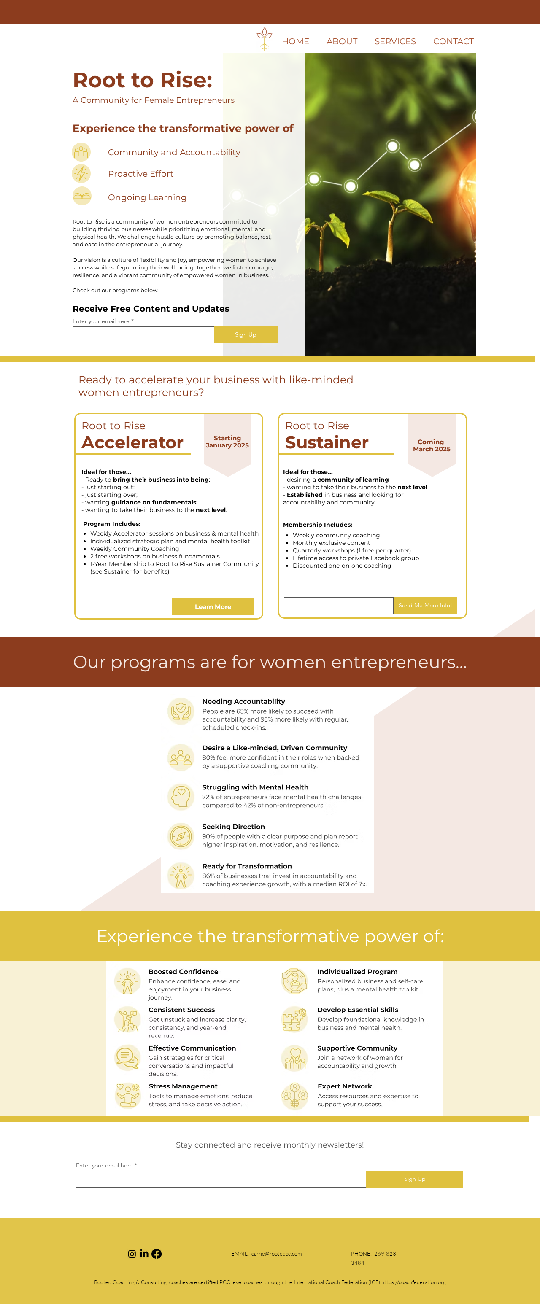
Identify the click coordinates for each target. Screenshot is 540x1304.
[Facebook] (156, 1254)
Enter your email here (101, 321)
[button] (395, 41)
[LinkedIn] (144, 1254)
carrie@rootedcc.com (276, 1253)
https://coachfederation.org (413, 1282)
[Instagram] (132, 1254)
